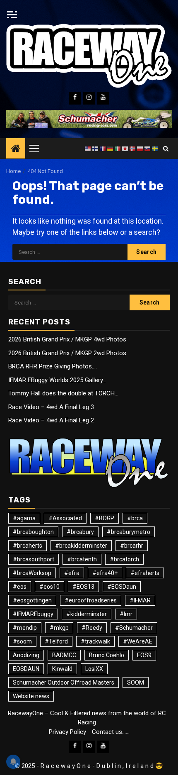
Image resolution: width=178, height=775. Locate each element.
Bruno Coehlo (106, 655)
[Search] (166, 148)
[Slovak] (148, 148)
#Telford (56, 641)
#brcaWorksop (32, 573)
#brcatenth (82, 559)
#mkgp (59, 627)
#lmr (126, 614)
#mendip (25, 627)
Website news (31, 696)
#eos (19, 586)
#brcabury (80, 532)
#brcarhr (131, 545)
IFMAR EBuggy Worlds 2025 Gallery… (57, 380)
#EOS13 (83, 586)
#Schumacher (134, 627)
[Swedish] (155, 148)
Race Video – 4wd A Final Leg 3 (51, 407)
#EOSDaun (121, 586)
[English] (88, 148)
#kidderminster (86, 614)
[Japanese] (125, 148)
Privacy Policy (67, 732)
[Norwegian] (133, 148)
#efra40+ (105, 573)
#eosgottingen (32, 600)
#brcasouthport (33, 559)
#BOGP (104, 518)
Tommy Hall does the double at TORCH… (63, 393)
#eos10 (49, 586)
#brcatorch (124, 559)
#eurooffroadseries (91, 600)
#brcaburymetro (128, 532)
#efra (71, 573)
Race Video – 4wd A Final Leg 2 (51, 420)
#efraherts (144, 573)
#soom (22, 641)
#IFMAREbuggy (33, 614)
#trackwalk (95, 641)
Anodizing (26, 655)
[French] (103, 148)
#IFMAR (140, 600)
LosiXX (94, 668)
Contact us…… (111, 732)
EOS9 (144, 655)
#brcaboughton (33, 532)
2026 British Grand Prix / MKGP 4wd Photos (67, 339)
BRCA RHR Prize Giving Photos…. (52, 366)
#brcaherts (27, 545)
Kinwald (62, 668)
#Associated (65, 518)
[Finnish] (95, 148)
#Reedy (92, 627)
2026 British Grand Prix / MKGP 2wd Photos (67, 353)
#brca (135, 518)
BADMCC (64, 655)
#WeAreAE (137, 641)
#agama (24, 518)
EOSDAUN (26, 668)
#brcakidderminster (81, 545)
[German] (110, 148)
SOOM (135, 682)
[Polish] (140, 148)
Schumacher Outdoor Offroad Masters (63, 682)
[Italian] (118, 148)
